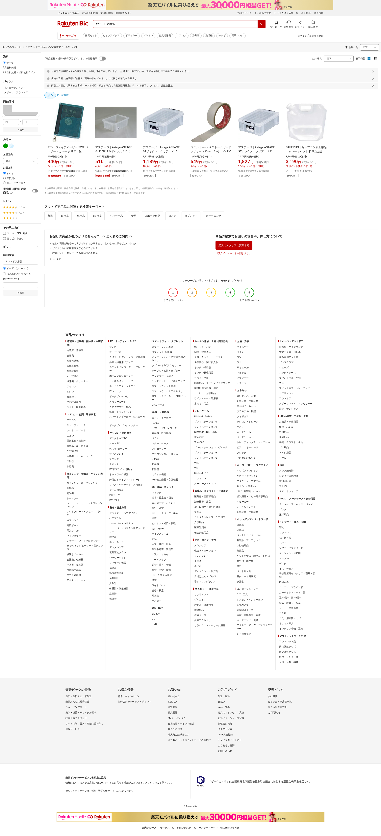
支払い (221, 701)
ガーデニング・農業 (247, 620)
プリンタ (114, 459)
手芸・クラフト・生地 (291, 442)
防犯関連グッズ (287, 646)
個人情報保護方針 (277, 707)
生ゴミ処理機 (74, 575)
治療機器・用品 (202, 501)
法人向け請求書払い (178, 734)
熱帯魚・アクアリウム (249, 540)
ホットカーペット (76, 430)
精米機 (70, 493)
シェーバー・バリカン (121, 523)
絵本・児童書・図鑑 (162, 497)
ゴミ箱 (282, 613)
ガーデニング (213, 215)
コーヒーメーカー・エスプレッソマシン (84, 505)
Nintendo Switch (203, 416)
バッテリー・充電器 (162, 375)
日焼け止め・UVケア (205, 576)
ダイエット (200, 599)
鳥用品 (240, 550)
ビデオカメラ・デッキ (121, 381)
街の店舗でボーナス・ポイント (134, 701)
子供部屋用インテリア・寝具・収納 (297, 575)
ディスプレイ (116, 453)
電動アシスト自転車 (290, 352)
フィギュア (243, 416)
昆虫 (239, 566)
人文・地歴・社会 (161, 544)
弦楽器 (155, 464)
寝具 (281, 527)
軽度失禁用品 (201, 532)
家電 (50, 215)
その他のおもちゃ (246, 457)
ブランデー (243, 377)
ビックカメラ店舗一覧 (286, 13)
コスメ (172, 215)
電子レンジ (237, 35)
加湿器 (70, 461)
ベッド (282, 543)
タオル (282, 457)
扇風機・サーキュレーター (81, 456)
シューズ (284, 367)
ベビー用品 (116, 215)
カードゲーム (244, 432)
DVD (154, 624)
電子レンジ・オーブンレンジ (82, 483)
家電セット (91, 35)
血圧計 (112, 593)
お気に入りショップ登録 (231, 718)
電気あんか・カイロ (77, 445)
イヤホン (148, 35)
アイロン (71, 386)
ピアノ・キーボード (162, 417)
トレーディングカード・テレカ (253, 442)
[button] (7, 110)
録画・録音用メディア (121, 362)
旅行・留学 (158, 508)
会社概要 (306, 13)
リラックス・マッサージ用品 (209, 625)
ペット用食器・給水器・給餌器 (253, 555)
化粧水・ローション (205, 550)
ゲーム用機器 (116, 490)
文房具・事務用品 (288, 421)
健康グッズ (200, 615)
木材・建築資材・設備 (249, 615)
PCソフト (114, 500)
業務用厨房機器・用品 (206, 388)
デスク (282, 563)
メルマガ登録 (225, 729)
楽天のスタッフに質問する (233, 245)
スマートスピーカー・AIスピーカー (127, 418)
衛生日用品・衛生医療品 (207, 506)
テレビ (222, 35)
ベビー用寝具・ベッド (249, 491)
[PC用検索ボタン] (262, 24)
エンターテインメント (164, 502)
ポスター (156, 600)
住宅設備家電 (74, 402)
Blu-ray (156, 613)
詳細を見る (167, 85)
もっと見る (55, 259)
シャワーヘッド (117, 557)
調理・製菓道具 (202, 352)
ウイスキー (243, 346)
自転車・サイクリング (291, 346)
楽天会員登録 (316, 36)
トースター (73, 498)
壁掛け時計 (285, 481)
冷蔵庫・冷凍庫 (75, 350)
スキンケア (200, 545)
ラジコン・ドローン (247, 421)
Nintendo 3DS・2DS (205, 432)
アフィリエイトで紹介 (230, 740)
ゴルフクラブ (286, 362)
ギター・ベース (160, 443)
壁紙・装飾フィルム (290, 602)
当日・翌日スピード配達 (78, 696)
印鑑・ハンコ (286, 426)
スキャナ (114, 464)
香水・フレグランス (205, 581)
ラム (239, 362)
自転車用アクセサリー (291, 357)
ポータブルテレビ (118, 396)
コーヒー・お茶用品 (205, 393)
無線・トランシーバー (121, 412)
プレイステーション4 (205, 426)
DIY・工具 (242, 594)
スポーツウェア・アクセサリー (296, 403)
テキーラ (241, 383)
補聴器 (112, 568)
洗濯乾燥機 (73, 360)
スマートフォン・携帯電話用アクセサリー (170, 358)
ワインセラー (74, 535)
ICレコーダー (116, 391)
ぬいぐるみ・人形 (246, 395)
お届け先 (8, 154)
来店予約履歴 (175, 729)
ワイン (240, 352)
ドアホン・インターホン (250, 599)
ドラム (155, 438)
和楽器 (155, 469)
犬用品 (240, 530)
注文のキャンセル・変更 (231, 712)
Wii (196, 468)
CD (153, 619)
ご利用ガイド (244, 13)
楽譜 (154, 518)
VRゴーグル (158, 404)
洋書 (154, 580)
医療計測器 (200, 527)
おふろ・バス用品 (246, 486)
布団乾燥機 (73, 371)
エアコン (181, 35)
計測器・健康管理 (203, 604)
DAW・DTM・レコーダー (165, 428)
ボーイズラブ (159, 559)
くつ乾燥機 (73, 376)
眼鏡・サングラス (288, 408)
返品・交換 (224, 707)
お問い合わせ (225, 751)
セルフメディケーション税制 (80, 790)
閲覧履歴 (172, 707)
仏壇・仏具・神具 (288, 662)
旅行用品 (284, 514)
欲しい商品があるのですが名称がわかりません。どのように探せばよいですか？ (95, 243)
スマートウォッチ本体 (164, 386)
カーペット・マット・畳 (292, 592)
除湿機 (70, 466)
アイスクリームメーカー (80, 580)
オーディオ (115, 352)
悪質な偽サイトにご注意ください (116, 790)
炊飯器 (70, 488)
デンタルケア (116, 547)
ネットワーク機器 (118, 474)
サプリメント (201, 594)
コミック (156, 492)
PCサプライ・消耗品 (120, 469)
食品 (133, 215)
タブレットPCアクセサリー (166, 365)
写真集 (155, 595)
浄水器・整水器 (75, 564)
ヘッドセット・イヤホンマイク (168, 381)
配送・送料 (224, 696)
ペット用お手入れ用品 (249, 535)
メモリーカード (117, 401)
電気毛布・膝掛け (76, 440)
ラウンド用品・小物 (290, 377)
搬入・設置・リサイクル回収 (80, 712)
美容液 (197, 561)
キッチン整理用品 (203, 372)
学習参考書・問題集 (162, 549)
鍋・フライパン (202, 346)
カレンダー (158, 528)
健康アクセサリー (203, 620)
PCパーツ (114, 495)
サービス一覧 (167, 827)
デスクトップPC (118, 438)
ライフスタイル (160, 533)
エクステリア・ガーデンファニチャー (254, 627)
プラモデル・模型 (246, 411)
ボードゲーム (244, 437)
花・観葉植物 (244, 633)
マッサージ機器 (117, 562)
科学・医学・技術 (161, 570)
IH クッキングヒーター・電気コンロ (85, 547)
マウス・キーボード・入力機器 (126, 484)
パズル (240, 426)
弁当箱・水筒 (201, 377)
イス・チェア (286, 568)
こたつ (70, 435)
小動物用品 (243, 545)
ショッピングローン (76, 707)
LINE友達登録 (225, 734)
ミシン (70, 391)
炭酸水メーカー (75, 554)
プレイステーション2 (205, 457)
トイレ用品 (285, 452)
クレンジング (201, 555)
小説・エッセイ (160, 554)
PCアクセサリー (118, 448)
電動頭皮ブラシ (117, 552)
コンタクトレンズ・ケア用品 (209, 517)
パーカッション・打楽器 (165, 453)
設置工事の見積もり (76, 718)
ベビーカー (243, 501)
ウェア (282, 383)
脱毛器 (112, 537)
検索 (21, 129)
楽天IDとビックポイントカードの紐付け (189, 740)
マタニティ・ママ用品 (249, 481)
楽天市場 (318, 13)
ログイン (302, 36)
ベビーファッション (247, 475)
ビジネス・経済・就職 (164, 523)
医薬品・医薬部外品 (205, 496)
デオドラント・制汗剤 (206, 571)
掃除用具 (284, 432)
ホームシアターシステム (122, 386)
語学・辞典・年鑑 (161, 564)
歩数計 (112, 583)
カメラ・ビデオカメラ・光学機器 (127, 357)
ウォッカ (241, 372)
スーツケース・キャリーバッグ (296, 504)
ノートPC (114, 443)
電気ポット (73, 525)
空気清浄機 (165, 35)
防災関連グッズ (245, 610)
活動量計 (114, 578)
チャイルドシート (246, 506)
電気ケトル (73, 530)
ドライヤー (132, 35)
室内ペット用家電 (246, 576)
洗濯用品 (284, 437)
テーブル (284, 558)
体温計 (112, 598)
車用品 (81, 215)
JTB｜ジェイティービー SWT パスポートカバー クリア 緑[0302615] (68, 151)
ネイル (197, 566)
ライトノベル (159, 585)
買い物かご (174, 696)
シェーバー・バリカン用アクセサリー (127, 530)
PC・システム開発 (162, 575)
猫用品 (240, 524)
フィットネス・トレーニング (294, 388)
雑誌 (154, 539)
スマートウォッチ (288, 491)
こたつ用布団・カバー (291, 618)
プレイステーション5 (205, 421)
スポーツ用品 (152, 215)
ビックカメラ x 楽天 (68, 13)
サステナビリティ (208, 827)
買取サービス (72, 729)
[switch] (35, 190)
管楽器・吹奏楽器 (161, 433)
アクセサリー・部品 (120, 406)
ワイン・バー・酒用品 (206, 398)
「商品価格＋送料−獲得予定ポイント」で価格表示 (70, 58)
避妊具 (197, 512)
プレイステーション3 (205, 452)
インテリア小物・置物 (291, 628)
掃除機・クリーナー (77, 381)
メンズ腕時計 (286, 470)
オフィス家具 (286, 623)
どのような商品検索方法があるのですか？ (75, 248)
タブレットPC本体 (162, 352)
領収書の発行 (225, 723)
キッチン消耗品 (202, 367)
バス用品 (284, 447)
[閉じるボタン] (374, 71)
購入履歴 (172, 712)
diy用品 (97, 215)
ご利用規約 (274, 712)
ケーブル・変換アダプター (166, 370)
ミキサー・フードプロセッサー (83, 541)
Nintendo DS (201, 473)
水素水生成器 (74, 570)
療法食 (240, 581)
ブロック (241, 452)
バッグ (282, 509)
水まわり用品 (201, 403)
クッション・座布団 (290, 553)
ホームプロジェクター (121, 375)
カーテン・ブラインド (291, 587)
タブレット (191, 215)
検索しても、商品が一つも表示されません (75, 253)
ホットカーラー (117, 542)
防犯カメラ (243, 604)
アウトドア (285, 398)
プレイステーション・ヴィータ (211, 447)
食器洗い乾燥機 (75, 559)
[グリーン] (5, 145)
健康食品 (199, 610)
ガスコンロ (73, 520)
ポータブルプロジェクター (123, 425)
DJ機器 (156, 459)
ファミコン (200, 478)
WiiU (196, 463)
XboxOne (199, 437)
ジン (239, 357)
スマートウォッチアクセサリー (168, 391)
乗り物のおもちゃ (246, 406)
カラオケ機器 (159, 474)
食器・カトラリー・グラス (208, 357)
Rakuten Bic (73, 24)
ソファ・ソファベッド (291, 548)
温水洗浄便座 (116, 573)
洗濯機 (209, 35)
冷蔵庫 (195, 35)
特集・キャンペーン (128, 696)
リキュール (243, 367)
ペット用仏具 (244, 571)
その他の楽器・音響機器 (165, 479)
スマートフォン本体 (162, 346)
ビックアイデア (111, 35)
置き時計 (284, 486)
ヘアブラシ (115, 518)
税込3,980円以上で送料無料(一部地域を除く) (106, 13)
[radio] (4, 62)
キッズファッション (247, 470)
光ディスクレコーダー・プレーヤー (127, 369)
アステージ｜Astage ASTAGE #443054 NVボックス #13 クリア (114, 151)
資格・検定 (158, 590)
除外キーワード (11, 279)
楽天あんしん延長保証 (77, 701)
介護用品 (199, 522)
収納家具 (284, 582)
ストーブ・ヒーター (77, 425)
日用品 (65, 215)
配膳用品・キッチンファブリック (212, 383)
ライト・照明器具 (76, 407)
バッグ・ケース (287, 372)
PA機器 (156, 422)
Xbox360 (199, 442)
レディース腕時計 (288, 475)
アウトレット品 (287, 641)
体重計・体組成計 (118, 588)
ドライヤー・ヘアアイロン (123, 513)
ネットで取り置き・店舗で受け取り (84, 723)
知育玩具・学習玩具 (247, 401)
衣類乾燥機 (73, 366)
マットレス (285, 532)
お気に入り (174, 701)
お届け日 (8, 167)
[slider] (3, 115)
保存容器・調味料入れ (206, 362)
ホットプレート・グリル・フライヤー (84, 513)
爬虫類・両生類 (245, 561)
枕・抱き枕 (285, 537)
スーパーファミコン (205, 483)
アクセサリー (159, 448)
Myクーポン (174, 718)
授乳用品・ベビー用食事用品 (252, 496)
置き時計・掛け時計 (290, 597)
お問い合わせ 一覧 (186, 827)
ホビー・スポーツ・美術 (165, 513)
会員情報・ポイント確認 (181, 723)
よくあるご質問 (262, 13)
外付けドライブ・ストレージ (124, 479)
